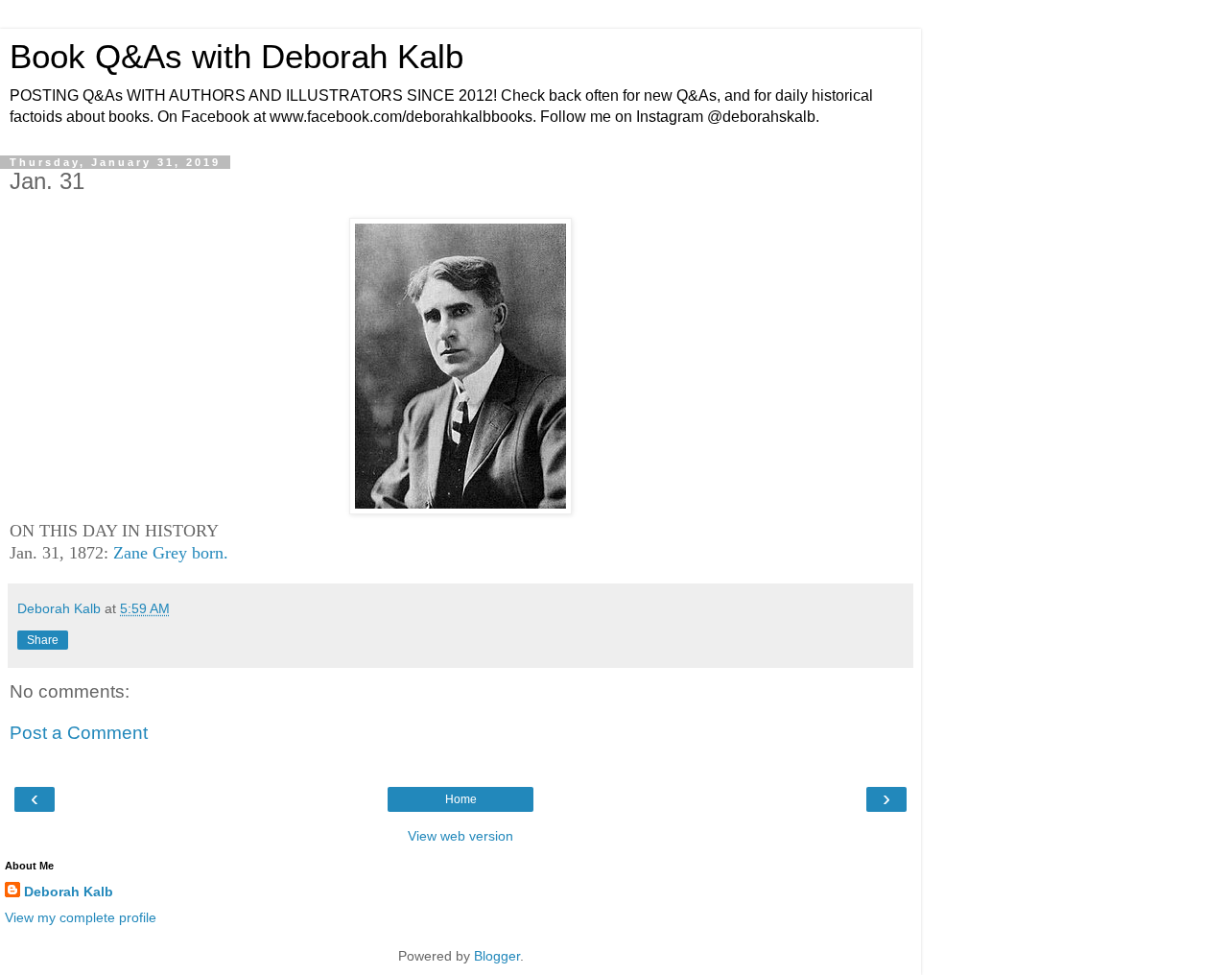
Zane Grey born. (170, 552)
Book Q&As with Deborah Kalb (236, 56)
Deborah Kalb (68, 891)
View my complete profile (80, 917)
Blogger (497, 955)
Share (43, 640)
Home (461, 799)
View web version (460, 836)
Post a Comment (79, 733)
